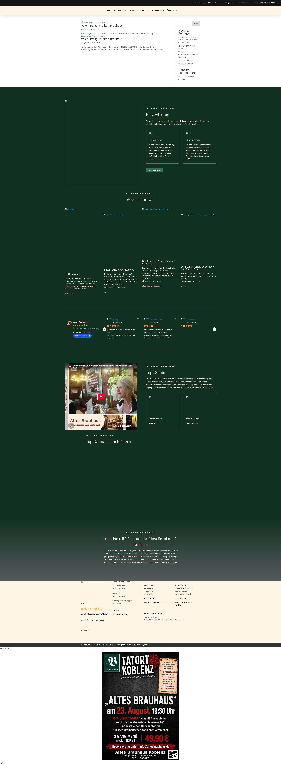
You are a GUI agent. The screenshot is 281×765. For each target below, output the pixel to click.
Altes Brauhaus (80, 322)
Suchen (196, 24)
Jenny (115, 319)
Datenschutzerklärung (120, 614)
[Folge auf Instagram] (8, 3)
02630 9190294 (180, 598)
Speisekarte (119, 10)
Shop (131, 10)
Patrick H (191, 319)
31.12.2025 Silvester (185, 60)
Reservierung (196, 3)
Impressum (117, 610)
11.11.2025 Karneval (185, 64)
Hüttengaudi (72, 274)
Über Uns (171, 10)
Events (142, 10)
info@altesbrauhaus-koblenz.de (236, 3)
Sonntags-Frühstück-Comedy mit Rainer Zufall (197, 268)
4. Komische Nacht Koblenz (119, 269)
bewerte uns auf (81, 335)
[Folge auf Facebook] (3, 3)
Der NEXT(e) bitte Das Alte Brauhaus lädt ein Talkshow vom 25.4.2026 (188, 39)
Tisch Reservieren (154, 170)
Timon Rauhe (156, 319)
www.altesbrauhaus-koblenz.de (155, 602)
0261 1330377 (213, 3)
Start (107, 10)
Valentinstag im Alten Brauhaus (102, 25)
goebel (86, 29)
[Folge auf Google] (14, 3)
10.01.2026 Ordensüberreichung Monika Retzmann (188, 54)
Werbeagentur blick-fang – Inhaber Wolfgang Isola (133, 645)
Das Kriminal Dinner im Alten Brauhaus (158, 262)
